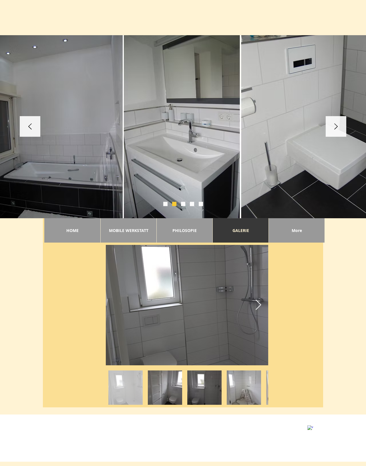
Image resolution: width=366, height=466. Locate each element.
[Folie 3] (174, 204)
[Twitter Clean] (317, 425)
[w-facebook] (310, 428)
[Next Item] (258, 305)
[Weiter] (336, 127)
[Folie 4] (183, 204)
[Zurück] (30, 127)
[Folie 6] (201, 204)
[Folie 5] (192, 204)
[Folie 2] (165, 204)
